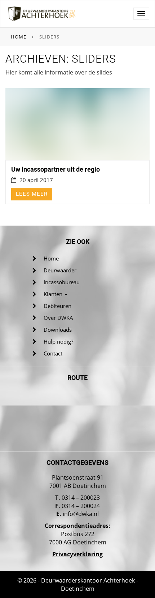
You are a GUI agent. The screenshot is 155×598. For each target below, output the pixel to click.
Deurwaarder (60, 270)
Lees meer (32, 194)
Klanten (54, 294)
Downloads (58, 329)
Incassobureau (62, 282)
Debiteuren (57, 305)
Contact (53, 353)
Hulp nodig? (58, 341)
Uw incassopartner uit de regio (55, 169)
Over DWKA (58, 317)
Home (18, 36)
